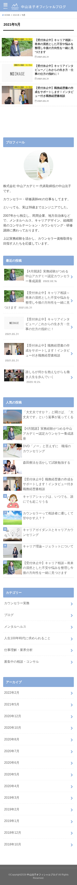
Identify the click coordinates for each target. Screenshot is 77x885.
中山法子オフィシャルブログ (42, 874)
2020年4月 (11, 786)
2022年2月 (11, 692)
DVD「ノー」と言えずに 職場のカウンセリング (47, 448)
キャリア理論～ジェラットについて (48, 546)
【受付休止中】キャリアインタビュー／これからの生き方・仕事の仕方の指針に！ (37, 326)
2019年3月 (11, 797)
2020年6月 (11, 762)
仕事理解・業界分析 (18, 650)
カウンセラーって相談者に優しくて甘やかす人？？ (48, 515)
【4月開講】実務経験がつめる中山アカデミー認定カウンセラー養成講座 (47, 276)
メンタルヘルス (15, 626)
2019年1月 (11, 821)
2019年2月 (11, 809)
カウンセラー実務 (16, 603)
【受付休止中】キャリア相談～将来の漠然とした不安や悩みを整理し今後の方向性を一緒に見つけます (37, 300)
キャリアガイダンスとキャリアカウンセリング (48, 532)
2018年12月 (12, 832)
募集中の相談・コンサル (21, 661)
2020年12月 (12, 716)
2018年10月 (12, 844)
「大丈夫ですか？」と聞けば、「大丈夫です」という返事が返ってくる (48, 414)
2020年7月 (11, 751)
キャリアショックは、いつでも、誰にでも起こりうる (48, 499)
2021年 (16, 15)
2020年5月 (11, 774)
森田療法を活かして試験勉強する (46, 462)
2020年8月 (11, 739)
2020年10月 (12, 727)
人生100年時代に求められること (27, 638)
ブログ (9, 615)
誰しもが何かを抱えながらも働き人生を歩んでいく (47, 376)
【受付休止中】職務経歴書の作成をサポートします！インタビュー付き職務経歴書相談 (37, 353)
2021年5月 (11, 704)
